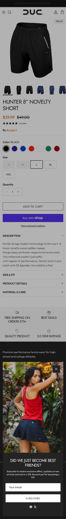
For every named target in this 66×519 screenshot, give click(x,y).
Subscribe (33, 498)
